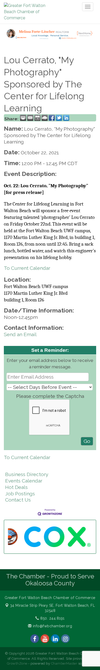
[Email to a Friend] (30, 118)
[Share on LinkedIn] (66, 118)
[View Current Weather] (45, 118)
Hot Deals (16, 487)
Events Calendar (23, 481)
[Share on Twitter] (59, 118)
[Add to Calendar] (37, 118)
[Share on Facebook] (52, 118)
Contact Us (18, 500)
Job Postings (20, 493)
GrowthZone (17, 663)
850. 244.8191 (52, 618)
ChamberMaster (64, 663)
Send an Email (20, 334)
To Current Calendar (27, 268)
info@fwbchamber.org (52, 626)
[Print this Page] (23, 118)
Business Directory (26, 474)
